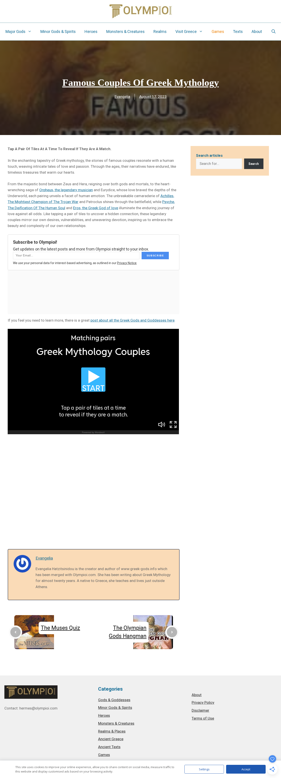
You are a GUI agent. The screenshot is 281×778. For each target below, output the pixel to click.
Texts (238, 31)
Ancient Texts (109, 747)
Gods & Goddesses (114, 700)
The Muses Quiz (60, 628)
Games (218, 31)
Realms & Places (112, 731)
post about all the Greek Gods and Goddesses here (132, 320)
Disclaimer (200, 710)
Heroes (91, 31)
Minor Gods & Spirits (58, 31)
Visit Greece (186, 31)
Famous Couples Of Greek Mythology (140, 82)
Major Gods (15, 31)
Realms (160, 31)
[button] (273, 31)
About (257, 31)
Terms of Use (203, 718)
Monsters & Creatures (125, 31)
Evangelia (122, 96)
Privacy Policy (203, 702)
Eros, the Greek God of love (95, 208)
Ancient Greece (110, 739)
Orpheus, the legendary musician (66, 190)
